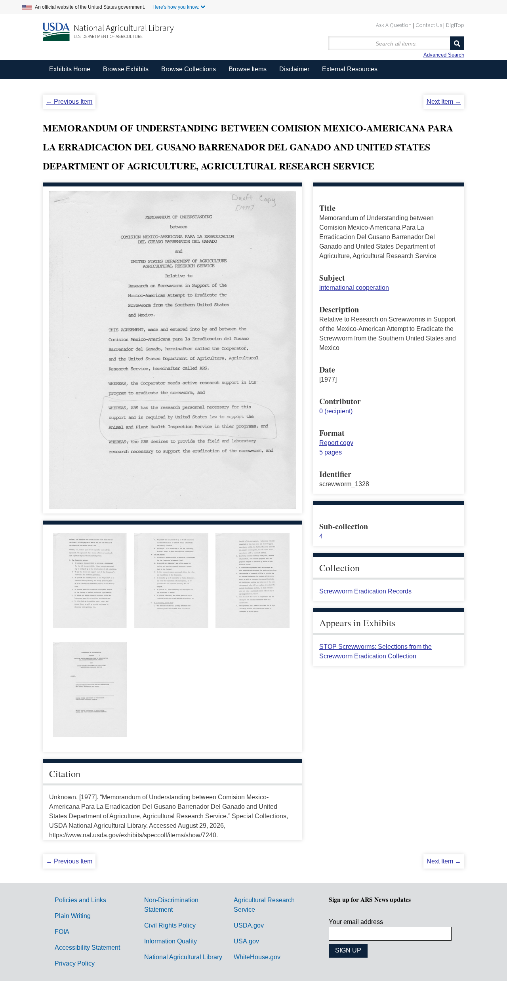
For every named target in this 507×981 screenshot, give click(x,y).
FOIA (62, 931)
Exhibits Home (69, 69)
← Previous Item (69, 101)
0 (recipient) (336, 411)
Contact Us (429, 25)
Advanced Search (443, 55)
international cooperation (354, 287)
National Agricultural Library (124, 27)
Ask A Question (394, 25)
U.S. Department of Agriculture (108, 36)
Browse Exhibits (126, 69)
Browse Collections (188, 69)
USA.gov (246, 941)
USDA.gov (249, 925)
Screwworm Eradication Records (365, 591)
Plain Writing (73, 916)
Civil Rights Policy (170, 925)
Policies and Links (80, 900)
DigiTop (455, 25)
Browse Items (248, 69)
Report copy (336, 442)
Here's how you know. (175, 7)
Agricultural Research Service (264, 905)
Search (457, 43)
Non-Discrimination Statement (171, 905)
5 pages (330, 452)
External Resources (349, 69)
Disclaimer (294, 69)
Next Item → (444, 101)
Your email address (356, 921)
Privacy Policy (75, 963)
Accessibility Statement (87, 947)
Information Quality (170, 941)
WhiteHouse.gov (257, 957)
